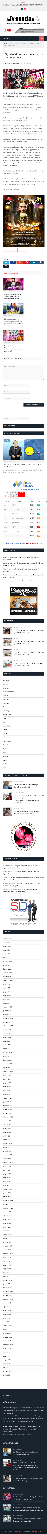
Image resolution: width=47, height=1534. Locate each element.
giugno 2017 (7, 1356)
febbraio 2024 (7, 1052)
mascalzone (22, 250)
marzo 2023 (6, 1094)
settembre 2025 (8, 980)
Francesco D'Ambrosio (12, 63)
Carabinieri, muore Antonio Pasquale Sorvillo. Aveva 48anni (26, 786)
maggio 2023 (7, 1086)
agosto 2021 (7, 1166)
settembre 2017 (8, 1344)
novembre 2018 (8, 1291)
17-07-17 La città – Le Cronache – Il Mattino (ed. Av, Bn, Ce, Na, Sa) (29, 631)
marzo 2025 (6, 1003)
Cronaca (5, 695)
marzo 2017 (6, 1367)
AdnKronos (11, 426)
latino (14, 250)
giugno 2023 (7, 1083)
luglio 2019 (6, 1261)
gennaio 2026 (7, 965)
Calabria (5, 684)
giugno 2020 (7, 1219)
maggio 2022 (7, 1132)
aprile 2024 (6, 1045)
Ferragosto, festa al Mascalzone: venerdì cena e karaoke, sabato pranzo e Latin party (13, 349)
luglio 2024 (6, 1033)
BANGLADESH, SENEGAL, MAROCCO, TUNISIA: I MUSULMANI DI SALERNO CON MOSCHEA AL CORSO (24, 5)
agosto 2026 (7, 939)
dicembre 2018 (7, 1288)
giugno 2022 (7, 1128)
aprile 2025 (6, 999)
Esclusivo (6, 707)
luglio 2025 (6, 988)
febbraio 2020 (7, 1234)
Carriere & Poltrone (9, 692)
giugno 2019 (7, 1265)
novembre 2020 (8, 1200)
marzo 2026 (6, 957)
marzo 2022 (6, 1140)
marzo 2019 (6, 1276)
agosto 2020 (7, 1212)
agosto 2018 (7, 1303)
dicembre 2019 (7, 1242)
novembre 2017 (8, 1337)
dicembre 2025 (7, 969)
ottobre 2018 (7, 1295)
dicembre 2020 (7, 1197)
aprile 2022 (6, 1136)
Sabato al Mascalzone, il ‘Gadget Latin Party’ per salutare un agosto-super (12, 296)
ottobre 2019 (7, 1250)
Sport (4, 767)
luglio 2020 (6, 1215)
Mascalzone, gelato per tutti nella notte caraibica (18, 581)
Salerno (5, 756)
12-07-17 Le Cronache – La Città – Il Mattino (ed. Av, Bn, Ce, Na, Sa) (29, 653)
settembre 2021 (8, 1162)
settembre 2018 (8, 1299)
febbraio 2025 (7, 1007)
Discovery (6, 699)
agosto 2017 (7, 1348)
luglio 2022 (6, 1124)
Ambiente (6, 680)
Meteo (7, 440)
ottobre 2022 (7, 1113)
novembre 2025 (8, 973)
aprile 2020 (6, 1227)
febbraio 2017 (7, 1371)
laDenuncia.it (7, 1426)
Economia (6, 703)
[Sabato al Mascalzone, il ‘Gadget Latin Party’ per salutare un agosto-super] (13, 285)
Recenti (15, 775)
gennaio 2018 (7, 1329)
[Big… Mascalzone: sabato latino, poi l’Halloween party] (23, 79)
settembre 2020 (8, 1208)
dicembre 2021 (7, 1151)
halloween (7, 250)
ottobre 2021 (7, 1159)
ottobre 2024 (7, 1022)
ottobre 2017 (7, 1341)
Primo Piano (6, 745)
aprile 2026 (6, 954)
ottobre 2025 (7, 976)
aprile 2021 (6, 1181)
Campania (6, 688)
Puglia (5, 749)
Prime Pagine (8, 621)
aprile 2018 (6, 1318)
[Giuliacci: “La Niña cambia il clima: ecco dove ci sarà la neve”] (23, 450)
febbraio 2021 (7, 1189)
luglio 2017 (6, 1352)
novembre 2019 (8, 1246)
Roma (5, 752)
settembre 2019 (8, 1253)
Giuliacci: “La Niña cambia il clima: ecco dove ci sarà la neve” (22, 465)
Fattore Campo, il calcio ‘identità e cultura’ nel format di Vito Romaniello (28, 1520)
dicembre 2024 (7, 1014)
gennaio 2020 (7, 1238)
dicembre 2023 (7, 1060)
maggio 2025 (7, 995)
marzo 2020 (6, 1231)
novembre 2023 (8, 1064)
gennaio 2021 (7, 1193)
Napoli (5, 733)
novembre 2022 (8, 1109)
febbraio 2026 (7, 961)
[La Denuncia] (23, 20)
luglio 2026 (6, 942)
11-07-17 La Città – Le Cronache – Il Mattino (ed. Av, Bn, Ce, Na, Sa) (28, 664)
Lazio (4, 722)
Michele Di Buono (37, 1531)
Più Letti (24, 775)
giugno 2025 (7, 992)
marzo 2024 (6, 1049)
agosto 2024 (7, 1030)
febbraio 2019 (7, 1280)
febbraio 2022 (7, 1143)
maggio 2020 (7, 1223)
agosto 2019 (7, 1257)
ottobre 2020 (7, 1204)
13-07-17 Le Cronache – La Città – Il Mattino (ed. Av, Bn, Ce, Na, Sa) (29, 642)
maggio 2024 (7, 1041)
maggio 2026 (7, 950)
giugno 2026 (7, 946)
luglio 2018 (6, 1307)
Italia (42, 63)
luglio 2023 (6, 1079)
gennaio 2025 (7, 1011)
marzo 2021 (6, 1185)
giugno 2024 (7, 1037)
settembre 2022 (8, 1117)
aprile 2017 (6, 1364)
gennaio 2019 (7, 1284)
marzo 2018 (6, 1322)
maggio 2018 (7, 1314)
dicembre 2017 (7, 1333)
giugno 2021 (7, 1174)
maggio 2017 (7, 1360)
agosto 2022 (7, 1121)
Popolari (7, 775)
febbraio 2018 (7, 1326)
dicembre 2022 (7, 1105)
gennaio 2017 (7, 1375)
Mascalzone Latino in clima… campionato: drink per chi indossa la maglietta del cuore (13, 322)
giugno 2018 (7, 1310)
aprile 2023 (6, 1090)
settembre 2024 (8, 1026)
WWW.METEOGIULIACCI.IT (34, 543)
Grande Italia (7, 714)
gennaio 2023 (7, 1102)
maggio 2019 (7, 1269)
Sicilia (5, 760)
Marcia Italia (6, 726)
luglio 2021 (6, 1170)
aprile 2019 (6, 1272)
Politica (5, 737)
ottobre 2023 (7, 1068)
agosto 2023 (7, 1075)
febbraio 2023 (7, 1098)
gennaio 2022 (7, 1147)
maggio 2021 (7, 1178)
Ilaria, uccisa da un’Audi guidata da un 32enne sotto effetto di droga (26, 812)
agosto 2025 (7, 984)
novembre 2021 (8, 1155)
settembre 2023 (8, 1071)
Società (5, 764)
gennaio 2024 (7, 1056)
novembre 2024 (8, 1018)
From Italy (6, 711)
